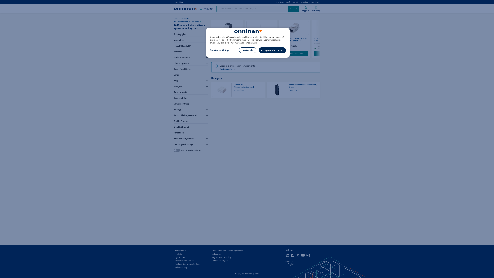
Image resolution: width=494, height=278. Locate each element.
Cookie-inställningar (220, 50)
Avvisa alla (247, 50)
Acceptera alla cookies (272, 50)
